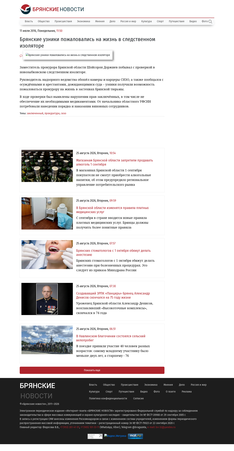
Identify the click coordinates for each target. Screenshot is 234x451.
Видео (193, 21)
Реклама (187, 391)
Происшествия (63, 21)
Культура (146, 21)
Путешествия (176, 21)
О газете (171, 391)
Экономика (83, 21)
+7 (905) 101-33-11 (90, 427)
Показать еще (92, 370)
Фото (157, 391)
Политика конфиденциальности (108, 398)
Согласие (138, 398)
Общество (44, 21)
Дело (112, 21)
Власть (29, 21)
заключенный (35, 113)
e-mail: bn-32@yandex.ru (161, 427)
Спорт (160, 21)
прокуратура (52, 113)
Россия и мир (128, 21)
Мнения (99, 21)
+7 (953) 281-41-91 (69, 427)
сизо (63, 113)
